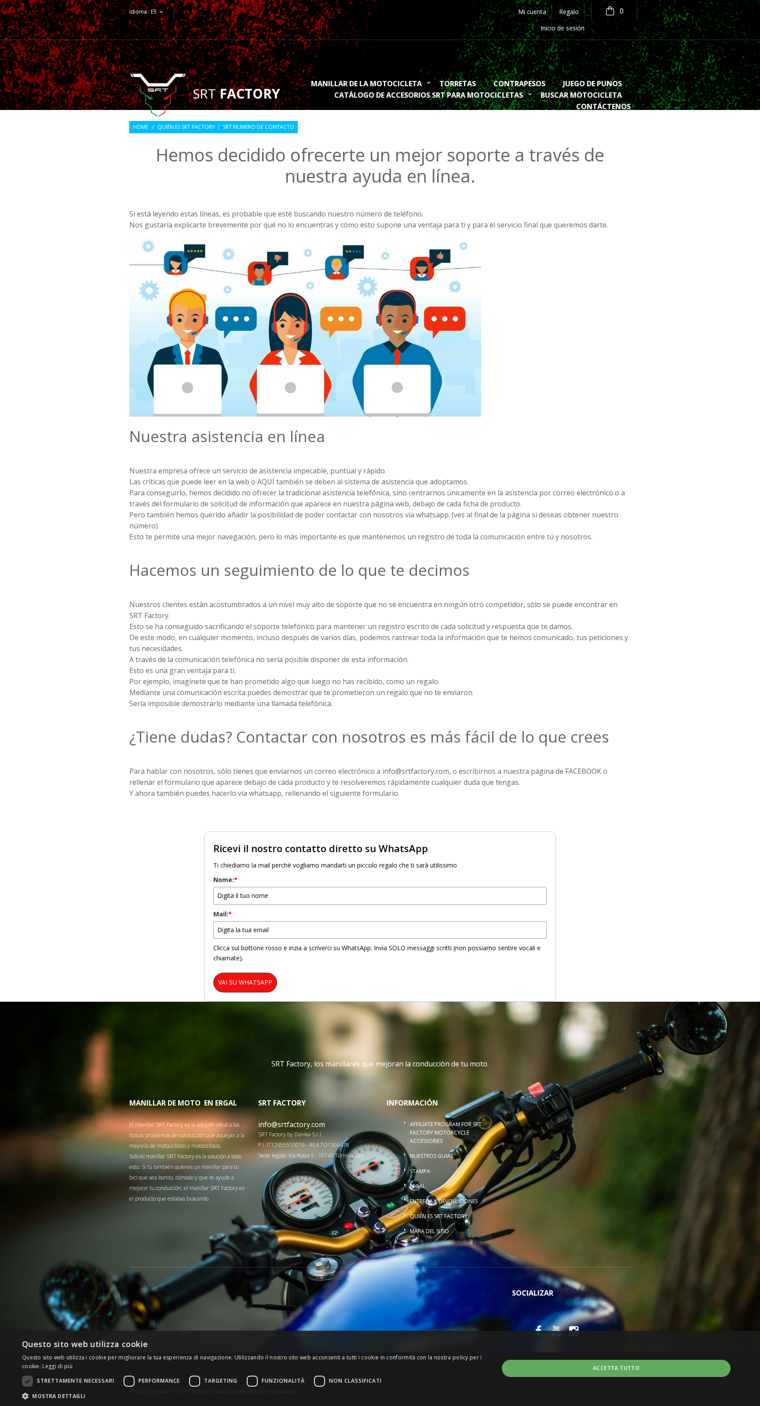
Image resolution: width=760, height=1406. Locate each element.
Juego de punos (592, 84)
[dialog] (380, 1368)
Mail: (222, 914)
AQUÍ (265, 482)
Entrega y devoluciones (444, 1201)
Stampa (420, 1171)
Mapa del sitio (429, 1231)
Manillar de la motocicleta (366, 84)
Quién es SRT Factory (186, 127)
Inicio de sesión (563, 28)
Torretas (457, 84)
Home (140, 127)
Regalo (569, 11)
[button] (253, 1395)
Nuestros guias (431, 1156)
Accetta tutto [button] (616, 1368)
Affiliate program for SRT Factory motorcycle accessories (446, 1132)
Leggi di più (57, 1366)
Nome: (225, 879)
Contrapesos (519, 84)
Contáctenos (603, 107)
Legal (417, 1186)
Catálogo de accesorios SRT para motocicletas (428, 96)
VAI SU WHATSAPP (245, 982)
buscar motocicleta (581, 96)
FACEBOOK (583, 771)
